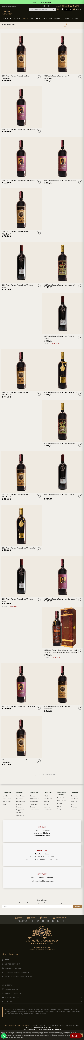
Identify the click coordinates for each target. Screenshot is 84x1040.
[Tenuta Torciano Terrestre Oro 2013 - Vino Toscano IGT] (21, 525)
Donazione (33, 796)
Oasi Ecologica (7, 801)
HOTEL (38, 18)
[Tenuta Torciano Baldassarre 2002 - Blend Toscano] (21, 158)
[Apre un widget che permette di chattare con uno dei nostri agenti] (76, 1036)
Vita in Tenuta (7, 799)
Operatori (35, 1025)
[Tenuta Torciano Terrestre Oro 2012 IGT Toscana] (62, 370)
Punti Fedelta (34, 801)
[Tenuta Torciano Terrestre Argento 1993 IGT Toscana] (62, 313)
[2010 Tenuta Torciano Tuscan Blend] (21, 684)
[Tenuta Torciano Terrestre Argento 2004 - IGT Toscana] (62, 472)
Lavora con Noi (34, 810)
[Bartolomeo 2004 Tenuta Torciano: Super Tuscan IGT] (21, 209)
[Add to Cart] (39, 77)
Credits (77, 1025)
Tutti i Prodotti (48, 799)
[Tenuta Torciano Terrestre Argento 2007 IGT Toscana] (21, 576)
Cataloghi (19, 804)
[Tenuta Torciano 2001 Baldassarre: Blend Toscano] (21, 107)
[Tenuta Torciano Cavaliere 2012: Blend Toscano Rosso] (62, 262)
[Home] (8, 11)
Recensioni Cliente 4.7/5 (67, 6)
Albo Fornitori (70, 1025)
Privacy (62, 1025)
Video (72, 804)
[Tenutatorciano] (49, 6)
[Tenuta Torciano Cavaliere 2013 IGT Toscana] (62, 421)
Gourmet (46, 801)
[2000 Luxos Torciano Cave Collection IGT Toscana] (62, 627)
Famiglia (5, 796)
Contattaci (74, 796)
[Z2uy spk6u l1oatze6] (58, 921)
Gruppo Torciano (70, 18)
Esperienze (19, 799)
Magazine (74, 801)
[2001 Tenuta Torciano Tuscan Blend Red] (21, 53)
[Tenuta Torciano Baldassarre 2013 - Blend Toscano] (62, 576)
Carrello (78, 9)
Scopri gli (42, 2)
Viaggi (59, 809)
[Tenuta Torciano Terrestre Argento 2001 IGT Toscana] (21, 262)
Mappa (5, 804)
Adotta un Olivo (34, 799)
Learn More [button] (20, 1037)
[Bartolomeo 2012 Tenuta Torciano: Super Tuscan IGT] (62, 684)
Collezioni (47, 796)
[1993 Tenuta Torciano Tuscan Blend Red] (21, 370)
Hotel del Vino (20, 801)
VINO (32, 18)
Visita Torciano (20, 796)
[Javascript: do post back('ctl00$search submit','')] (53, 9)
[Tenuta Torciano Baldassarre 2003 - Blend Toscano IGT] (62, 158)
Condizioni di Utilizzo (53, 1025)
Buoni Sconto (48, 810)
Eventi (16, 18)
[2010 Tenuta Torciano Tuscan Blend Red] (21, 737)
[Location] (58, 9)
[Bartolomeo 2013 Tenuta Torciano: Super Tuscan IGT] (21, 472)
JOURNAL (57, 18)
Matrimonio (60, 798)
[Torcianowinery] (48, 921)
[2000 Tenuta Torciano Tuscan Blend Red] (62, 53)
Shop (24, 18)
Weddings (47, 18)
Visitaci (6, 18)
